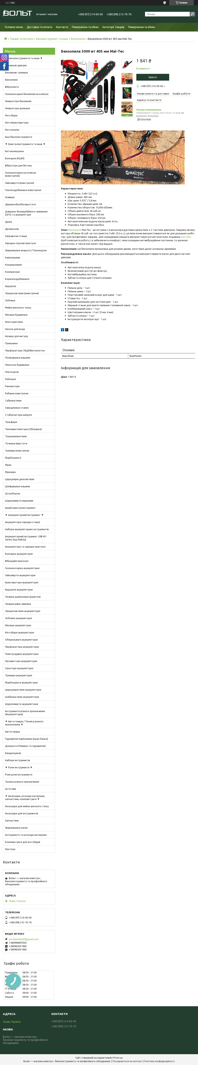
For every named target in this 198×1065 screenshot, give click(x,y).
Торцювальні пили (16, 436)
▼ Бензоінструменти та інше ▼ (24, 58)
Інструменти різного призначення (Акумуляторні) (25, 713)
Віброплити (12, 86)
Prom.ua (118, 1057)
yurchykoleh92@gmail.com (24, 939)
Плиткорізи (12, 372)
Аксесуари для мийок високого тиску (27, 806)
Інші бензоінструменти (18, 136)
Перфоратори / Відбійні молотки (25, 350)
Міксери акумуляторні (18, 625)
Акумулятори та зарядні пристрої (25, 546)
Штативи (10, 788)
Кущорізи (10, 286)
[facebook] (62, 330)
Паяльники (11, 343)
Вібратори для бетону (18, 165)
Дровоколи (12, 228)
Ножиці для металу (16, 336)
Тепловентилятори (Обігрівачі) (23, 429)
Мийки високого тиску (18, 307)
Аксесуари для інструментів (21, 813)
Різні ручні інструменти (18, 774)
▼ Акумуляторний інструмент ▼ (24, 515)
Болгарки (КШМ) (14, 158)
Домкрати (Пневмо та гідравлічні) (25, 746)
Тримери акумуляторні (18, 675)
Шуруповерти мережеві (19, 500)
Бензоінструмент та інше (52, 38)
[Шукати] (192, 14)
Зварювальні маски (16, 827)
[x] (66, 330)
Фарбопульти (13, 457)
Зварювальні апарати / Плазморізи (26, 250)
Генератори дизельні (17, 108)
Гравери (10, 197)
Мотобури (11, 115)
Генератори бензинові (18, 101)
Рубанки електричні (16, 393)
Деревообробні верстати (20, 204)
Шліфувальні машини (17, 486)
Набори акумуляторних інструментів (27, 529)
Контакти (62, 27)
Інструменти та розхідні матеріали (26, 834)
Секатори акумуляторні (19, 668)
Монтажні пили (14, 321)
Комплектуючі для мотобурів (22, 842)
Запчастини (12, 820)
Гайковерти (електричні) (19, 182)
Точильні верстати (16, 443)
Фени (8, 464)
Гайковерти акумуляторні (20, 575)
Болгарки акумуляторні (19, 553)
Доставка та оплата (39, 27)
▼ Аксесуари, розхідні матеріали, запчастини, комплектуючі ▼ (25, 797)
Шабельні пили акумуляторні (22, 696)
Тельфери (11, 422)
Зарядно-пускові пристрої (20, 243)
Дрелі (8, 221)
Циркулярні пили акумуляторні (23, 689)
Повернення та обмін (85, 27)
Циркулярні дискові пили (19, 479)
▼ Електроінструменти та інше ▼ (25, 144)
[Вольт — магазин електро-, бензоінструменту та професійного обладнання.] (17, 14)
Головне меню (14, 27)
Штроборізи (12, 493)
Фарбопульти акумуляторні (21, 682)
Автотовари (12, 731)
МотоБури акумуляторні (19, 632)
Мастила (10, 849)
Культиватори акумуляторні (21, 582)
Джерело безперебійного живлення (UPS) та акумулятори (26, 213)
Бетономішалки (14, 151)
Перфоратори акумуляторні (22, 646)
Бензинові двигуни (16, 65)
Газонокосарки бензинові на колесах (27, 94)
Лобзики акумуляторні (18, 618)
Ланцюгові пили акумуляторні (22, 611)
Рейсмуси (10, 379)
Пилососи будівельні (17, 364)
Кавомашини (12, 257)
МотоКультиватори (16, 122)
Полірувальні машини (17, 357)
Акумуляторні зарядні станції (22, 522)
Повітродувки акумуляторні (21, 654)
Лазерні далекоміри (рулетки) (23, 596)
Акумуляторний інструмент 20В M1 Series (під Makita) (25, 538)
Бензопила (75, 229)
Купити (153, 77)
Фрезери (10, 472)
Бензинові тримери (16, 72)
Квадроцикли (13, 753)
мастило (186, 236)
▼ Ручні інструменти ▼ (18, 767)
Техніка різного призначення (22, 781)
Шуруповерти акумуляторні (21, 704)
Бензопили (78, 38)
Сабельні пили (13, 400)
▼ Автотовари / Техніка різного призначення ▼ (24, 723)
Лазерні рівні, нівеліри (18, 603)
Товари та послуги (21, 38)
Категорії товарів (113, 27)
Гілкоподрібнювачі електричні (23, 190)
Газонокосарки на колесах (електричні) (20, 174)
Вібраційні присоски (16, 561)
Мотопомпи (12, 129)
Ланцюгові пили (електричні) (22, 293)
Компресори (12, 271)
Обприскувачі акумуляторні (21, 639)
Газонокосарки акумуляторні (22, 568)
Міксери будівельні (16, 314)
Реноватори (12, 386)
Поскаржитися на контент (127, 1061)
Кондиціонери (13, 264)
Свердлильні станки (17, 407)
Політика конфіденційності (159, 1061)
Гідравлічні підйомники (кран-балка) (26, 738)
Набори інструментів (17, 760)
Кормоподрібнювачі (17, 279)
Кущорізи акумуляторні (19, 589)
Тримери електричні (17, 450)
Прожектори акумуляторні (21, 661)
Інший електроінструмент (20, 507)
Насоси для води (15, 329)
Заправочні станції (16, 236)
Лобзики (10, 300)
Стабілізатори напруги (18, 414)
